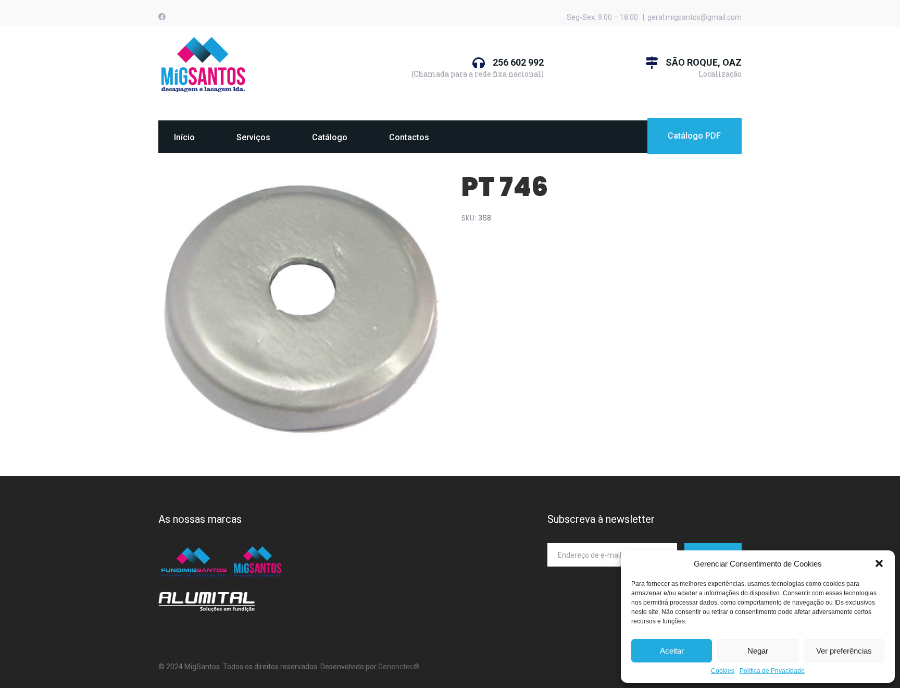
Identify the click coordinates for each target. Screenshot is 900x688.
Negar (757, 650)
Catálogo (329, 137)
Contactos (409, 137)
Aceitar (672, 650)
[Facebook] (162, 16)
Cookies (722, 671)
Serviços (253, 137)
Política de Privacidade (772, 671)
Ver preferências (844, 650)
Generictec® (399, 666)
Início (184, 137)
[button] (879, 563)
